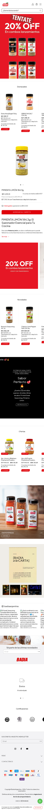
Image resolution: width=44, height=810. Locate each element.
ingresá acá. (38, 794)
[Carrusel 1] (22, 46)
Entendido (38, 807)
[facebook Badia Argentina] (21, 749)
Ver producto (22, 404)
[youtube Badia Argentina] (27, 749)
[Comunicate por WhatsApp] (40, 801)
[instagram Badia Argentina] (15, 749)
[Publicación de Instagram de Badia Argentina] (9, 618)
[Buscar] (40, 10)
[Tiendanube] (22, 801)
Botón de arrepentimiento (22, 797)
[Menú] (40, 4)
